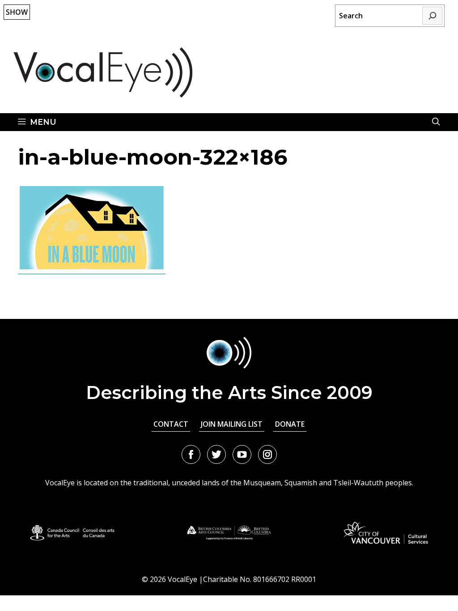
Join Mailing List (232, 424)
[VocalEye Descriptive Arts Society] (102, 72)
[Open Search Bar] (436, 122)
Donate (290, 424)
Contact (170, 424)
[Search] (432, 16)
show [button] (17, 12)
